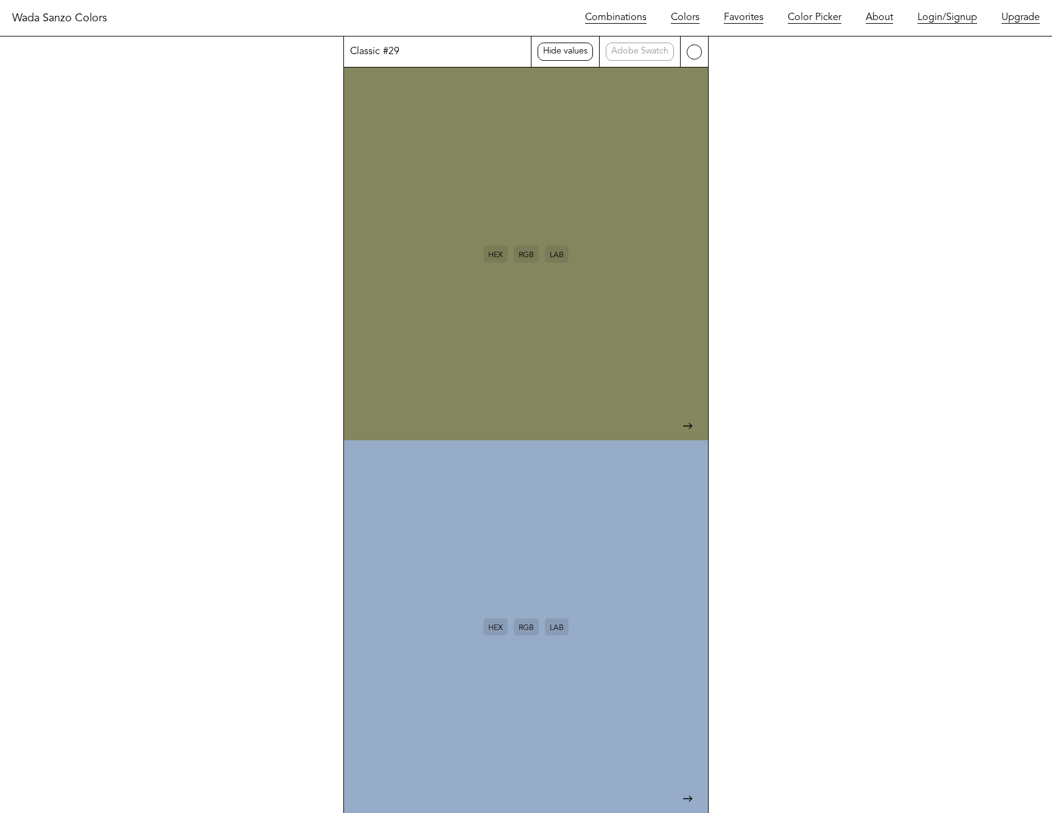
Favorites (743, 17)
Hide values (565, 51)
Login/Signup (947, 17)
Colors (685, 17)
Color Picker (814, 17)
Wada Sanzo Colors (59, 18)
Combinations (616, 17)
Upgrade (1020, 17)
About (879, 17)
